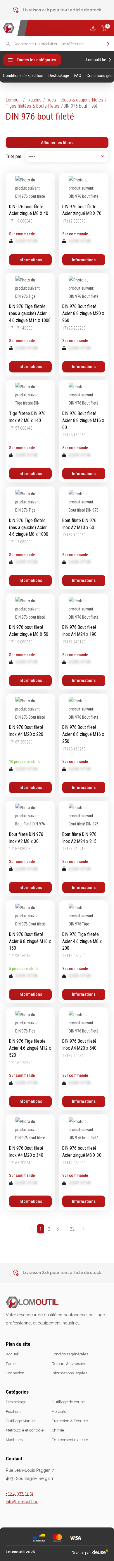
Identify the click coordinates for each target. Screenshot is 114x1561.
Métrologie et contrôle (25, 1430)
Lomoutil (13, 100)
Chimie (58, 1430)
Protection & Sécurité (70, 1421)
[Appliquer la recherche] (108, 44)
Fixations (33, 100)
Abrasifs (59, 1411)
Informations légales (69, 1373)
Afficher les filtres (57, 142)
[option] (57, 10)
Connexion (15, 1373)
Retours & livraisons (69, 1364)
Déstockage (59, 76)
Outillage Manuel (21, 1421)
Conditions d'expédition (23, 76)
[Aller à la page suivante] (83, 1229)
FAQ (77, 76)
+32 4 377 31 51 (19, 1493)
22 (72, 1229)
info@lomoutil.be (22, 1501)
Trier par (13, 156)
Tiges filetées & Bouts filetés (32, 106)
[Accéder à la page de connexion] (93, 28)
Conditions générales (70, 1354)
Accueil (12, 1354)
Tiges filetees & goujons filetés (74, 100)
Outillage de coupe (68, 1402)
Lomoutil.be (96, 60)
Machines (14, 1440)
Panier (11, 1364)
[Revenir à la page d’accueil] (9, 28)
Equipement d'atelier (70, 1440)
